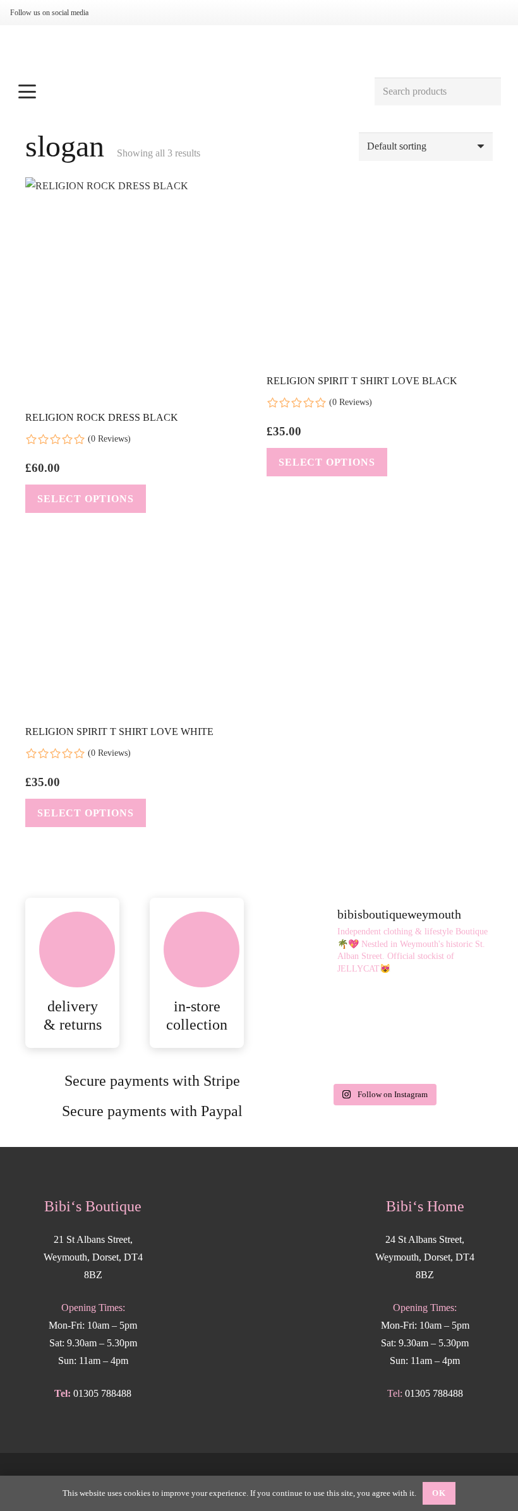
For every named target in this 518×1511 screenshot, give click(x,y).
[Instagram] (112, 13)
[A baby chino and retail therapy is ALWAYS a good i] (458, 1054)
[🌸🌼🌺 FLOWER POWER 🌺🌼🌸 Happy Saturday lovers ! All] (383, 1009)
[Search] (487, 92)
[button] (189, 91)
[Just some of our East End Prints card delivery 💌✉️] (308, 1009)
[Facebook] (133, 13)
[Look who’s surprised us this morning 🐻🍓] (458, 1009)
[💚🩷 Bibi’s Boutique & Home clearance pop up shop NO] (383, 1054)
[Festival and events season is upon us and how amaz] (308, 1054)
